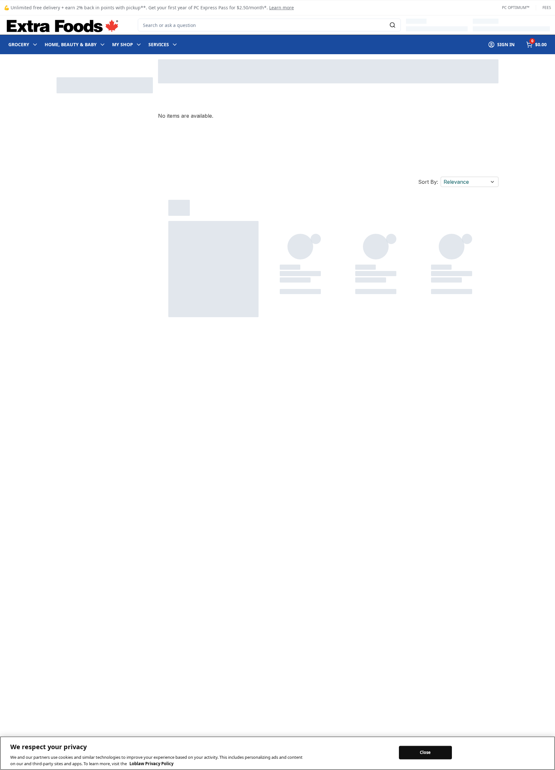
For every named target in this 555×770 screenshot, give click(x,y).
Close (425, 752)
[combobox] (269, 25)
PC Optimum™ (515, 7)
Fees (546, 7)
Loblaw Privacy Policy (151, 763)
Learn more (281, 7)
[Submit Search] (392, 25)
